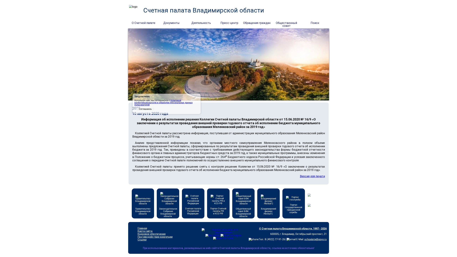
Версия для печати (312, 176)
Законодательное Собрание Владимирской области (168, 213)
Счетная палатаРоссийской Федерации (193, 211)
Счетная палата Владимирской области (203, 10)
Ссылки (142, 239)
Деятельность (201, 23)
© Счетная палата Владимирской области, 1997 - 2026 (293, 228)
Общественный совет (286, 23)
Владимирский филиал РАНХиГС (268, 211)
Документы (171, 23)
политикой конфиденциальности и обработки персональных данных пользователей (163, 102)
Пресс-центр (229, 23)
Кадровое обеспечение (152, 234)
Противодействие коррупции (155, 236)
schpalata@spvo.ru (315, 239)
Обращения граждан (256, 23)
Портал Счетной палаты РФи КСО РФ (218, 211)
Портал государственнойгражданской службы (293, 209)
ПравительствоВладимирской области (142, 211)
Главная (142, 228)
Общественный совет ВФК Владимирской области (243, 213)
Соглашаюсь (145, 109)
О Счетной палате (143, 23)
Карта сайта (145, 231)
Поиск (315, 23)
